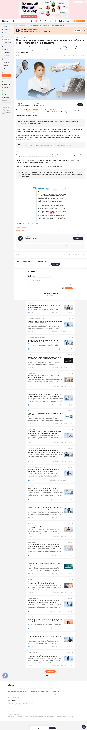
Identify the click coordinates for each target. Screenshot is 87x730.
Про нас (5, 113)
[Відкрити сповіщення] (64, 21)
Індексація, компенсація (33, 504)
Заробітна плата (32, 354)
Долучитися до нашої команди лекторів (28, 688)
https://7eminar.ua (30, 245)
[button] (57, 675)
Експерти (15, 688)
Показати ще (51, 671)
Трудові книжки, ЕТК (40, 303)
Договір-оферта (11, 711)
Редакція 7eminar (25, 52)
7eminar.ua (70, 716)
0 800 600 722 (22, 694)
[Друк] (62, 56)
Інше (17, 37)
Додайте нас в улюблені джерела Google (49, 104)
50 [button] (53, 675)
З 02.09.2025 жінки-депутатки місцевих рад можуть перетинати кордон (38, 231)
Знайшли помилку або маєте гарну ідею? (51, 691)
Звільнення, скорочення (40, 448)
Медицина (30, 579)
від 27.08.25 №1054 (32, 110)
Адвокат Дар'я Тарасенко (30, 223)
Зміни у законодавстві (33, 652)
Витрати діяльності (39, 318)
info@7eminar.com (16, 697)
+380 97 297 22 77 (38, 694)
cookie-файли (44, 728)
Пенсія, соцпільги (32, 410)
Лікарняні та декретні (40, 337)
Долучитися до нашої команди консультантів (18, 691)
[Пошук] (13, 21)
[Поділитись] (81, 56)
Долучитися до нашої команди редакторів (49, 688)
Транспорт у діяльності (33, 560)
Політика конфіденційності (14, 712)
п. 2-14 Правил (53, 110)
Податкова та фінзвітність (41, 467)
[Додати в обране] (84, 56)
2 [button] (49, 675)
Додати (80, 104)
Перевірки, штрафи (32, 392)
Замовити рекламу (78, 2)
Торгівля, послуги (32, 373)
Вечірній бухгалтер (32, 616)
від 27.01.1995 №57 (55, 112)
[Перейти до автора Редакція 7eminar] (20, 238)
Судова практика (32, 429)
